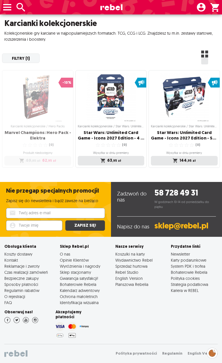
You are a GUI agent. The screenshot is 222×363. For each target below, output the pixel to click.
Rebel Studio (126, 272)
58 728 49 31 (176, 192)
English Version (129, 278)
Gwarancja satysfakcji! (79, 278)
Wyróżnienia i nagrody (80, 266)
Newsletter (180, 254)
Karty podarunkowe (188, 260)
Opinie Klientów (74, 260)
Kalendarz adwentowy (80, 290)
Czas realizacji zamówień (26, 272)
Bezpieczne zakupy (21, 278)
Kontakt (11, 260)
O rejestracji (14, 296)
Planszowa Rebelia (131, 284)
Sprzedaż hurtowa (131, 266)
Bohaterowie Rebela (78, 284)
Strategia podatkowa (189, 284)
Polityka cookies (185, 278)
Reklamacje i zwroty (22, 266)
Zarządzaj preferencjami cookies (212, 352)
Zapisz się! (85, 225)
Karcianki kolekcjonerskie (50, 23)
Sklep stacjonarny (75, 272)
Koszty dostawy (18, 254)
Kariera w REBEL (185, 290)
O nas (65, 254)
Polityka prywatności (136, 353)
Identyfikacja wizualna (79, 302)
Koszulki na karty (130, 254)
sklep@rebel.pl (181, 225)
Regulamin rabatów (21, 290)
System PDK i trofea (188, 266)
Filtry (21, 58)
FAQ (8, 302)
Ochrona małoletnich (79, 296)
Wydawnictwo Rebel (134, 260)
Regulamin (172, 353)
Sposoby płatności (21, 284)
